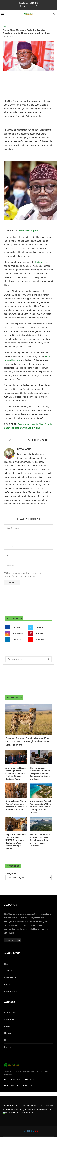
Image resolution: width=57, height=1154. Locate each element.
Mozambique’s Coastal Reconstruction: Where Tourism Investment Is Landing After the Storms (40, 806)
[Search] (54, 14)
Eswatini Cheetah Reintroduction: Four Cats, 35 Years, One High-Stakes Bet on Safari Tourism (27, 741)
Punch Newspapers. (28, 230)
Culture (7, 1026)
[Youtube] (36, 6)
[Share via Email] (46, 440)
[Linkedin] (32, 6)
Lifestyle (7, 1033)
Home (7, 964)
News (6, 1040)
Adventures (9, 1019)
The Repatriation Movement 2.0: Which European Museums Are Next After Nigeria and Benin (40, 773)
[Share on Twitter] (35, 440)
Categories (10, 873)
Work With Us (10, 978)
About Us (8, 971)
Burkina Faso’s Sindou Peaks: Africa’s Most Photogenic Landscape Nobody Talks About (16, 805)
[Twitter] (24, 6)
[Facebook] (20, 6)
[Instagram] (28, 6)
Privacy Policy (10, 991)
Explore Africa (10, 1012)
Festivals (8, 1047)
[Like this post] (29, 440)
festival (38, 262)
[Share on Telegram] (43, 440)
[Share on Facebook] (32, 440)
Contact (7, 984)
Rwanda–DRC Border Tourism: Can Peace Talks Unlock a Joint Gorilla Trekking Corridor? (40, 840)
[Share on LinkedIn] (40, 440)
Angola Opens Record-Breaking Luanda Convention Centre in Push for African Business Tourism (16, 773)
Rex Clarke (24, 449)
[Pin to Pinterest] (38, 440)
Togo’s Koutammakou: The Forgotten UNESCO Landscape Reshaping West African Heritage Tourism (15, 841)
